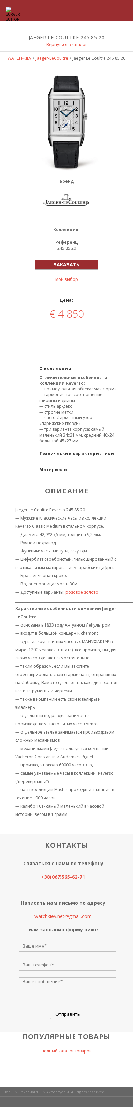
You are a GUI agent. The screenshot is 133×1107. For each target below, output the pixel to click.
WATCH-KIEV (19, 58)
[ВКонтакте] (45, 347)
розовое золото (81, 592)
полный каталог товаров (66, 1051)
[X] (62, 347)
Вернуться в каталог (66, 44)
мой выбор (66, 279)
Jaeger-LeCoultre (52, 58)
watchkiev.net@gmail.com (63, 916)
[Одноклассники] (79, 347)
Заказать (66, 264)
